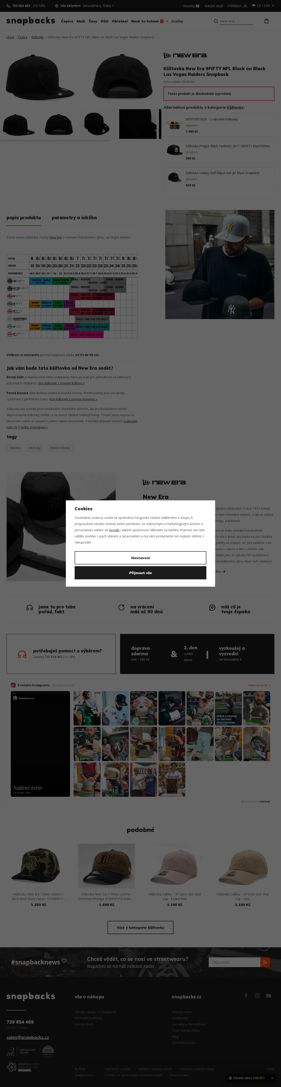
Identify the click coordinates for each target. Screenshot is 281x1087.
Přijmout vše (140, 573)
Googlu (114, 530)
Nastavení (140, 558)
